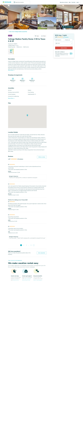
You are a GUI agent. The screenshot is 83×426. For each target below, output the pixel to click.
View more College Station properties (18, 31)
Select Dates (64, 47)
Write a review (41, 157)
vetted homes (16, 280)
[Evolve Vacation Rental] (7, 2)
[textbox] (21, 2)
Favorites (73, 2)
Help (70, 2)
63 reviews (65, 37)
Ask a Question (41, 252)
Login (77, 2)
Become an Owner (64, 2)
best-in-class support (37, 280)
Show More (10, 70)
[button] (64, 43)
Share (44, 36)
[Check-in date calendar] (56, 40)
